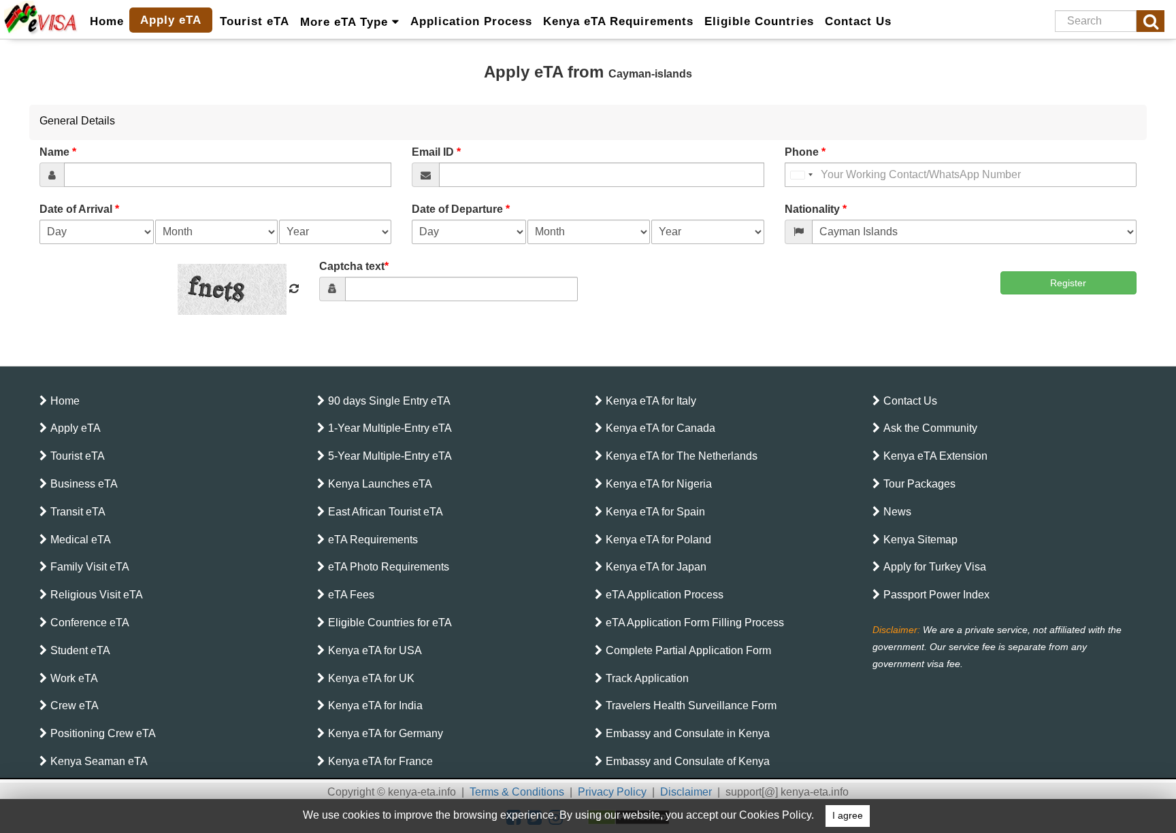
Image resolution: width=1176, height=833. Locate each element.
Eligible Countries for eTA (390, 622)
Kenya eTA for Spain (655, 511)
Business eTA (84, 484)
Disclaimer (686, 792)
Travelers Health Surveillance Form (691, 705)
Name (57, 152)
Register (1068, 282)
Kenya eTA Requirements (618, 21)
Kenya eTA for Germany (385, 733)
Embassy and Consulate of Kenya (688, 761)
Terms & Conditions (517, 792)
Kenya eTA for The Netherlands (681, 456)
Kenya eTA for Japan (656, 567)
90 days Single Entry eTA (389, 401)
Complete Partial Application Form (688, 650)
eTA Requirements (373, 539)
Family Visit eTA (89, 567)
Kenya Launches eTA (380, 484)
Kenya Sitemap (920, 539)
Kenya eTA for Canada (660, 428)
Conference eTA (89, 622)
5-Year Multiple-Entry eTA (390, 456)
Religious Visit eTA (96, 594)
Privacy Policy (612, 792)
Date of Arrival (79, 209)
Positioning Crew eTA (103, 733)
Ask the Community (930, 428)
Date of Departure (461, 209)
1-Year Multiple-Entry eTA (390, 428)
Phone (805, 152)
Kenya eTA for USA (375, 650)
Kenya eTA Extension (935, 456)
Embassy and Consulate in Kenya (688, 733)
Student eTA (80, 650)
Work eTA (74, 678)
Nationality (816, 209)
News (897, 511)
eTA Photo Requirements (388, 567)
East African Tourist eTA (385, 511)
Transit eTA (77, 511)
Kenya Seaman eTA (99, 761)
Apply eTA (170, 20)
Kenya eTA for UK (371, 678)
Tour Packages (919, 484)
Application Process (471, 21)
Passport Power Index (936, 594)
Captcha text (354, 266)
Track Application (647, 678)
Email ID (436, 152)
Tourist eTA (254, 21)
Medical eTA (80, 539)
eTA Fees (351, 594)
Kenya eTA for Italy (651, 401)
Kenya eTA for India (375, 705)
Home (107, 21)
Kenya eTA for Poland (658, 539)
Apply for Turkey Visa (934, 567)
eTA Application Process (664, 594)
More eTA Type (346, 22)
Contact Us (858, 21)
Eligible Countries (759, 21)
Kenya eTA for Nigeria (659, 484)
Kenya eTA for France (380, 761)
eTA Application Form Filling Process (695, 622)
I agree (847, 816)
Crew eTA (74, 705)
